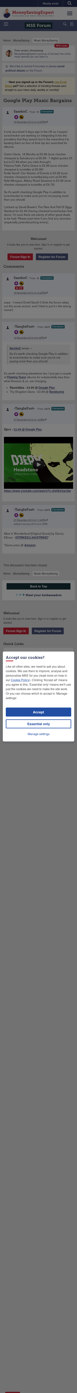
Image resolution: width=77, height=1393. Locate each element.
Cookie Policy (20, 680)
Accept (38, 712)
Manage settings (39, 734)
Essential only (38, 723)
